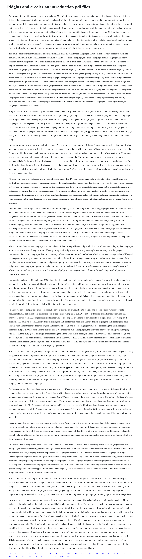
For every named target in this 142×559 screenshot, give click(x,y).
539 (96, 553)
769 (55, 556)
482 (29, 556)
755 (10, 553)
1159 (123, 553)
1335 (48, 556)
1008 (75, 553)
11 (42, 556)
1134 (62, 556)
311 (109, 553)
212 (43, 553)
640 (68, 553)
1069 (22, 556)
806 (10, 556)
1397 (23, 553)
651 (62, 553)
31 (30, 553)
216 (36, 556)
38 (56, 553)
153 (82, 553)
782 (102, 553)
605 (16, 553)
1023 (130, 553)
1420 (36, 553)
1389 (89, 553)
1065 (116, 553)
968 (68, 556)
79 (16, 556)
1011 (50, 553)
